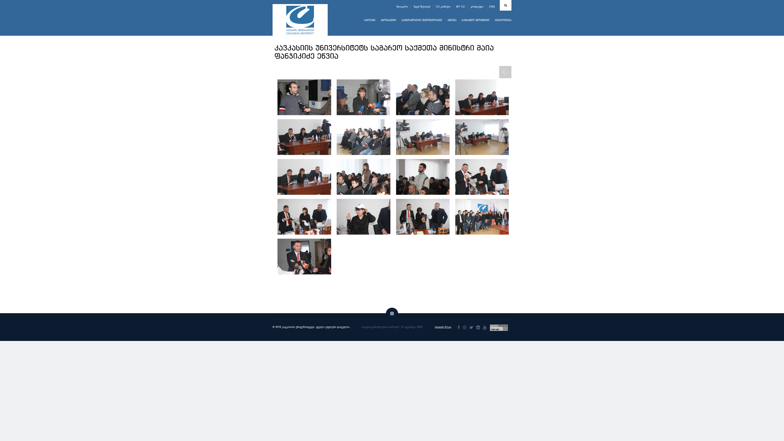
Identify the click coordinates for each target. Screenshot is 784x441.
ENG (492, 6)
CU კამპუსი (443, 6)
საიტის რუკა (443, 327)
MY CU (460, 6)
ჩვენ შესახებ (422, 6)
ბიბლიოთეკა (503, 20)
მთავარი (402, 6)
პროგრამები (388, 20)
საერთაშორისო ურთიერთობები (422, 20)
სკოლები (369, 20)
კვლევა (452, 20)
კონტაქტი (476, 6)
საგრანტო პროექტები (476, 20)
